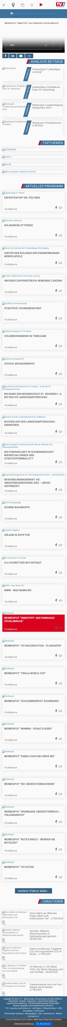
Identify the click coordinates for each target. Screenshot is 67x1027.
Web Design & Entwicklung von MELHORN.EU (43, 999)
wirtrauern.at (33, 1016)
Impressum (32, 1001)
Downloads (13, 1001)
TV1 (7, 1008)
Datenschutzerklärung (47, 1001)
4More (58, 1013)
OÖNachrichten (49, 1008)
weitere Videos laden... (33, 891)
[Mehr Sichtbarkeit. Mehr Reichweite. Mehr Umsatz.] (34, 13)
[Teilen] (21, 56)
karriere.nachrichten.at (20, 1008)
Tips (40, 1013)
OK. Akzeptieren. (43, 1024)
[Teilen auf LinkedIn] (13, 56)
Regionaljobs (30, 1013)
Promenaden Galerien (13, 1013)
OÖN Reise (39, 1011)
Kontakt (22, 1001)
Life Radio (36, 1008)
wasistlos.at (48, 1013)
